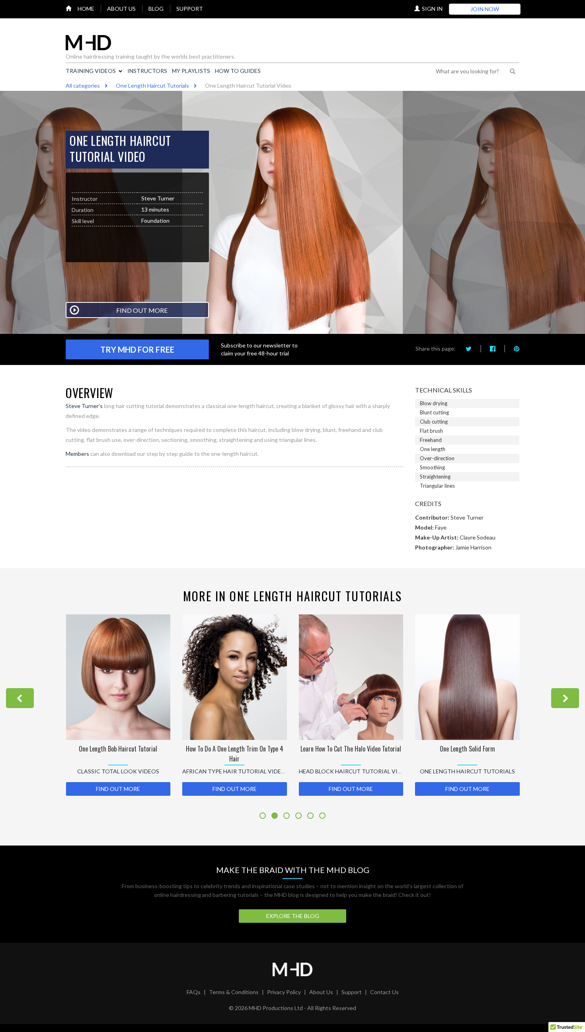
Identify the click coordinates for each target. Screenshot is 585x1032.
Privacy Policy (284, 992)
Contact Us (384, 992)
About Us (321, 992)
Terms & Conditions (234, 992)
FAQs (194, 992)
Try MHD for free (137, 349)
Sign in (432, 8)
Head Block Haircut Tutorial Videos (356, 771)
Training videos (91, 70)
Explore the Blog (292, 915)
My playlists (191, 70)
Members (77, 453)
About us (121, 8)
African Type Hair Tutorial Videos (235, 771)
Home (86, 8)
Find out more (118, 788)
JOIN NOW (484, 9)
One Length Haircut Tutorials (467, 771)
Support (189, 8)
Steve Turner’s (84, 405)
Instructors (147, 70)
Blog (156, 8)
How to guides (238, 70)
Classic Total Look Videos (118, 771)
